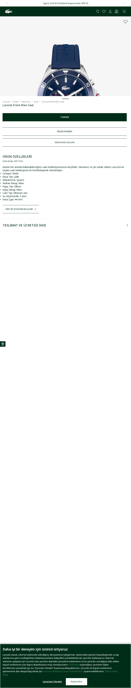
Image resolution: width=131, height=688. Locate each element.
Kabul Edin (76, 681)
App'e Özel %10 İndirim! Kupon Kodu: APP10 (65, 3)
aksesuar (26, 101)
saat (36, 101)
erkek (15, 101)
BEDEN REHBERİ (64, 131)
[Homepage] (8, 11)
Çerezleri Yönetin (52, 681)
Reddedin (73, 664)
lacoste (6, 101)
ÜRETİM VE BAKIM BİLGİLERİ (19, 209)
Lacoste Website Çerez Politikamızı (63, 671)
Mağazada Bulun (65, 142)
